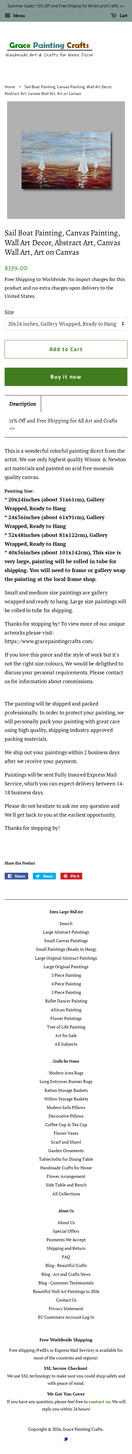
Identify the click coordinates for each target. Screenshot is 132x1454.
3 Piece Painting (66, 975)
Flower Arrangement (66, 1176)
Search (66, 923)
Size (9, 312)
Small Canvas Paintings (66, 940)
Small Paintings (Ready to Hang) (66, 949)
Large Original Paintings (66, 966)
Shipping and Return (66, 1248)
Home (10, 87)
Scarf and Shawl (66, 1142)
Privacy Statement (66, 1308)
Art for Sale (66, 1035)
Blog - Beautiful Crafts (66, 1265)
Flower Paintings (66, 1018)
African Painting (66, 1010)
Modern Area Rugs (66, 1073)
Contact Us (66, 1300)
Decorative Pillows (66, 1116)
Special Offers (66, 1231)
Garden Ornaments (66, 1150)
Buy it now (66, 377)
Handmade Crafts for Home (66, 1168)
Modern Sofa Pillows (66, 1107)
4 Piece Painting (66, 984)
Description (22, 403)
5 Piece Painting (66, 992)
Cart (123, 15)
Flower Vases (66, 1133)
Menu (18, 15)
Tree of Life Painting (66, 1027)
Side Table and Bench (66, 1185)
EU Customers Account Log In (66, 1317)
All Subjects (66, 1044)
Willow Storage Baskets (66, 1099)
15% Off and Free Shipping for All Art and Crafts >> (63, 424)
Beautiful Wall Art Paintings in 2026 (66, 1291)
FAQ (66, 1257)
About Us (66, 1222)
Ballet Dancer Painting (66, 1001)
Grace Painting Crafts (83, 1429)
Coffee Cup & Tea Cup (66, 1124)
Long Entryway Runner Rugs (66, 1081)
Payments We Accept (66, 1239)
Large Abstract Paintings (66, 932)
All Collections (66, 1194)
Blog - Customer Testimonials (66, 1283)
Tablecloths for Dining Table (66, 1159)
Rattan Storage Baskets (66, 1090)
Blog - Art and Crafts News (66, 1274)
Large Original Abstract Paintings (66, 958)
